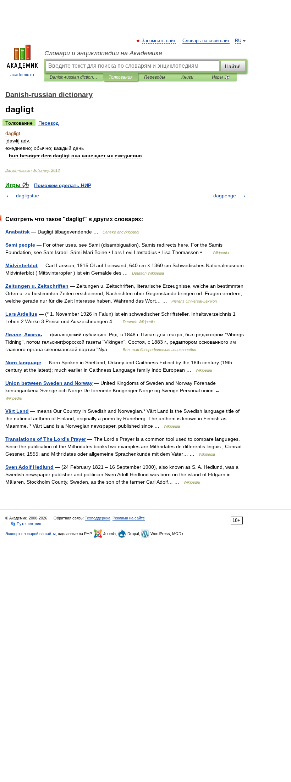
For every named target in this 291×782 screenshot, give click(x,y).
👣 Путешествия (26, 524)
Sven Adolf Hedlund (29, 467)
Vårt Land (17, 411)
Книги (187, 77)
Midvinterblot (21, 265)
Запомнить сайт (159, 40)
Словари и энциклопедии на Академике (103, 53)
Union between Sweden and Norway (49, 383)
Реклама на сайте (128, 518)
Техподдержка (97, 518)
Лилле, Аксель (23, 334)
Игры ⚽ (220, 77)
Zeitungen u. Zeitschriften (36, 286)
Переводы (154, 77)
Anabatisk (17, 232)
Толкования (120, 77)
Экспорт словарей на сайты (30, 533)
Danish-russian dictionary (74, 77)
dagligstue (27, 195)
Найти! (233, 66)
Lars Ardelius (21, 314)
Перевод (48, 123)
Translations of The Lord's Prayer (45, 439)
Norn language (23, 362)
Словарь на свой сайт (206, 40)
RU (238, 40)
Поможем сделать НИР (62, 185)
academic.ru (22, 74)
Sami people (20, 245)
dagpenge (224, 195)
